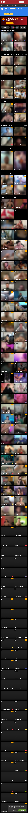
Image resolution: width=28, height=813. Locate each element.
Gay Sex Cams (5, 101)
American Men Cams (9, 30)
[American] (13, 27)
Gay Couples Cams (6, 78)
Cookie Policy (17, 807)
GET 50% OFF (10, 23)
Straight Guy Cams (6, 125)
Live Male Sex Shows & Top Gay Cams (12, 54)
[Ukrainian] (17, 27)
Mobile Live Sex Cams (7, 149)
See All (25, 30)
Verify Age (8, 13)
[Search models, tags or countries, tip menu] (26, 5)
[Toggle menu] (1, 2)
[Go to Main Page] (8, 1)
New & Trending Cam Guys (8, 174)
